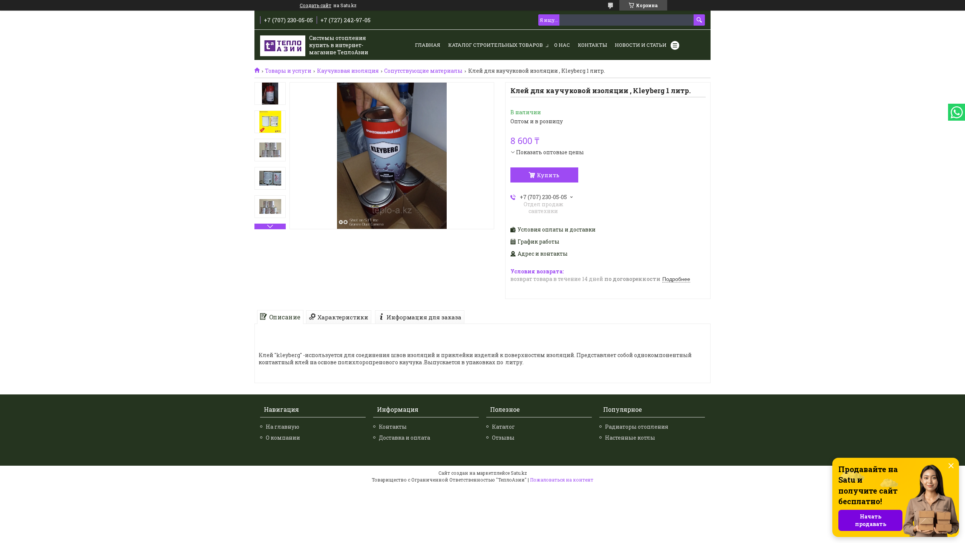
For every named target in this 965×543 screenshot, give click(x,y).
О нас (562, 44)
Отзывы (503, 437)
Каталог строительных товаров (495, 44)
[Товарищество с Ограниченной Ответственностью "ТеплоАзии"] (282, 45)
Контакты (592, 44)
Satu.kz (519, 473)
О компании (283, 437)
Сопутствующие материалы (423, 70)
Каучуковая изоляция (348, 70)
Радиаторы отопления (636, 426)
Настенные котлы (630, 437)
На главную (282, 426)
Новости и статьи (640, 44)
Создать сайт (315, 5)
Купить (548, 175)
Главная (427, 44)
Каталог (503, 426)
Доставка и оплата (404, 437)
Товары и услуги (288, 70)
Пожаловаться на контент (561, 480)
